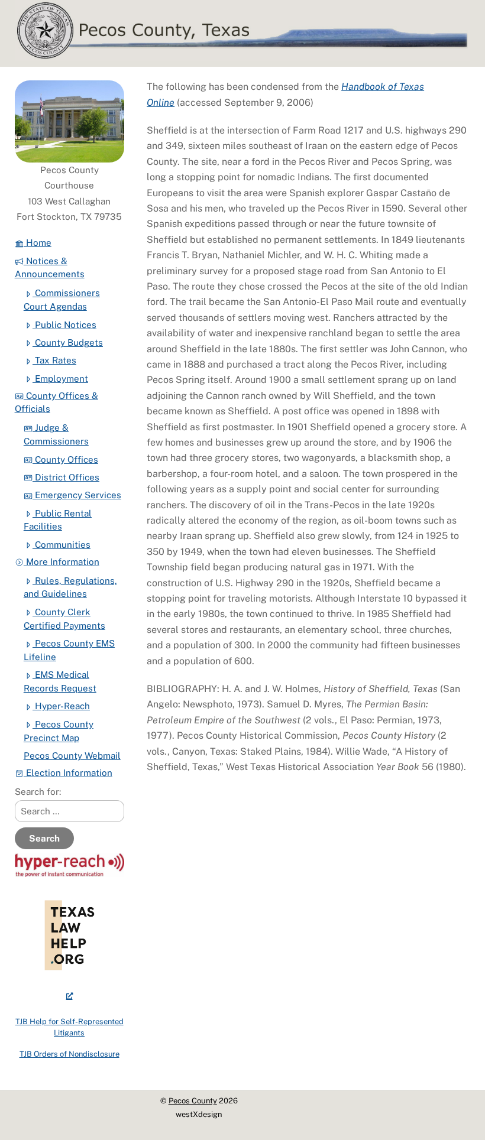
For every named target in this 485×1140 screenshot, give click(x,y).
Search (44, 838)
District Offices (66, 477)
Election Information (68, 773)
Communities (61, 545)
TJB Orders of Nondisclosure (69, 1054)
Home (37, 243)
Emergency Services (77, 495)
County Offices (65, 459)
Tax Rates (54, 360)
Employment (60, 378)
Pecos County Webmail (72, 756)
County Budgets (68, 342)
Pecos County (193, 1100)
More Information (61, 562)
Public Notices (64, 325)
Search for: (38, 792)
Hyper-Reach (61, 706)
